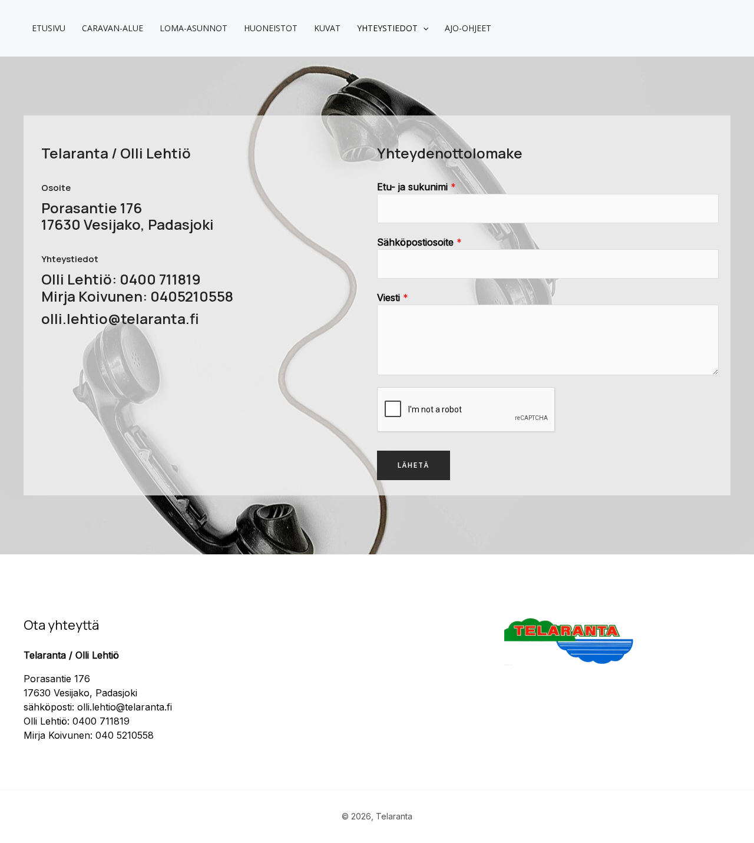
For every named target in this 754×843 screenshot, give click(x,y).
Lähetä (413, 465)
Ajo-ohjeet (468, 28)
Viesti (392, 297)
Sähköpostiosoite (419, 242)
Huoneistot (270, 28)
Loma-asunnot (193, 28)
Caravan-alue (112, 28)
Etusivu (48, 28)
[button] (423, 28)
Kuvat (327, 28)
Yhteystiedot (387, 28)
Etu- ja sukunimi (416, 187)
